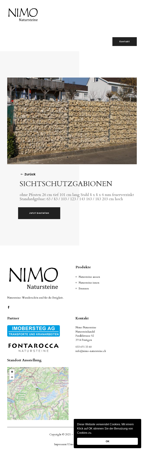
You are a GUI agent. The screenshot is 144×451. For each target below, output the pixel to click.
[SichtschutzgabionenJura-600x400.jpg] (72, 163)
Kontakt (124, 41)
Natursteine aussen (89, 277)
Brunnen (84, 288)
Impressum (60, 444)
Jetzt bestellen (39, 212)
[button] (93, 433)
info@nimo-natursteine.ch (91, 351)
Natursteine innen (89, 282)
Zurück (29, 174)
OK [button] (107, 441)
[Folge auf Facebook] (8, 307)
